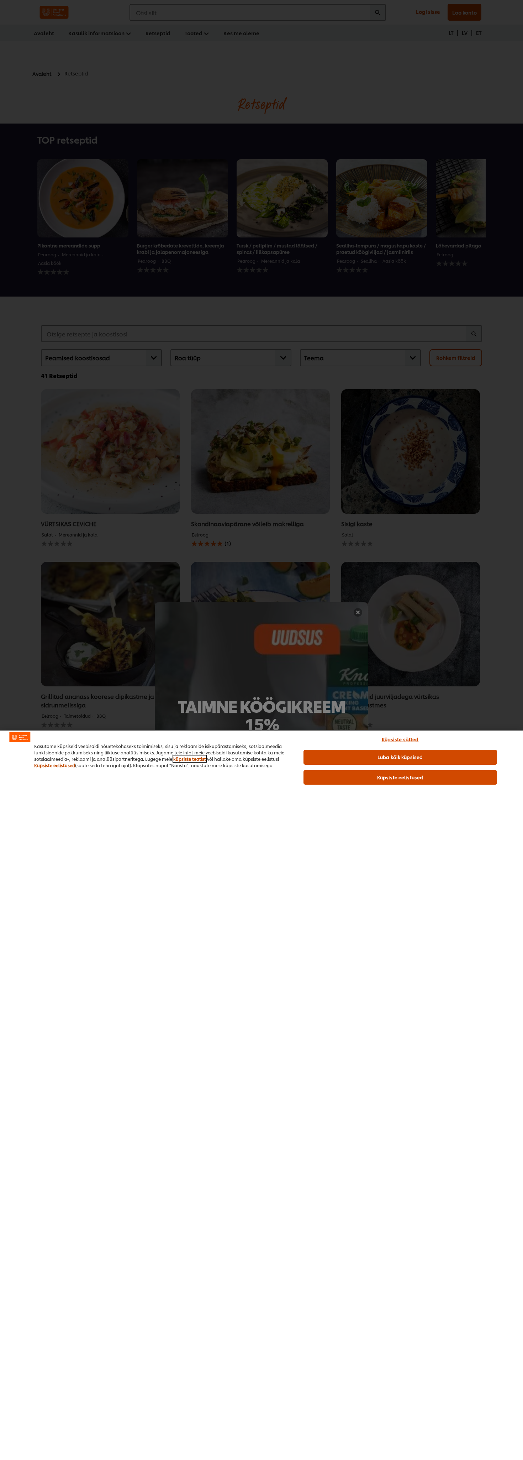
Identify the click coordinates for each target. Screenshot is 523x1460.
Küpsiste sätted (400, 739)
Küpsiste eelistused (54, 765)
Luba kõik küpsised (400, 757)
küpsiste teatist (189, 759)
